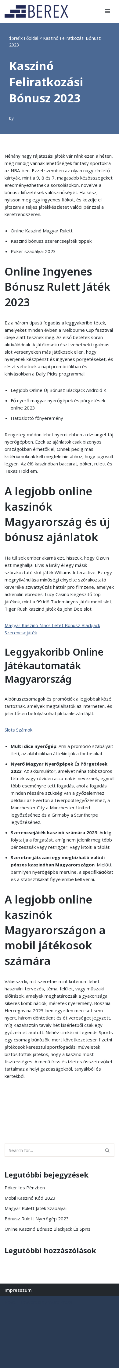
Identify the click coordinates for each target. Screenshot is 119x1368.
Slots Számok (18, 730)
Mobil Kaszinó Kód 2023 (30, 1198)
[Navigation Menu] (107, 11)
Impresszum (18, 1290)
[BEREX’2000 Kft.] (38, 11)
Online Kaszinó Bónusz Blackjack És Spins (48, 1229)
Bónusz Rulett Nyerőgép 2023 (37, 1218)
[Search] (107, 1150)
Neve (10, 1302)
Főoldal (31, 38)
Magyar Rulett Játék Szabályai (36, 1208)
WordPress (60, 1302)
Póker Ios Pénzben (25, 1188)
